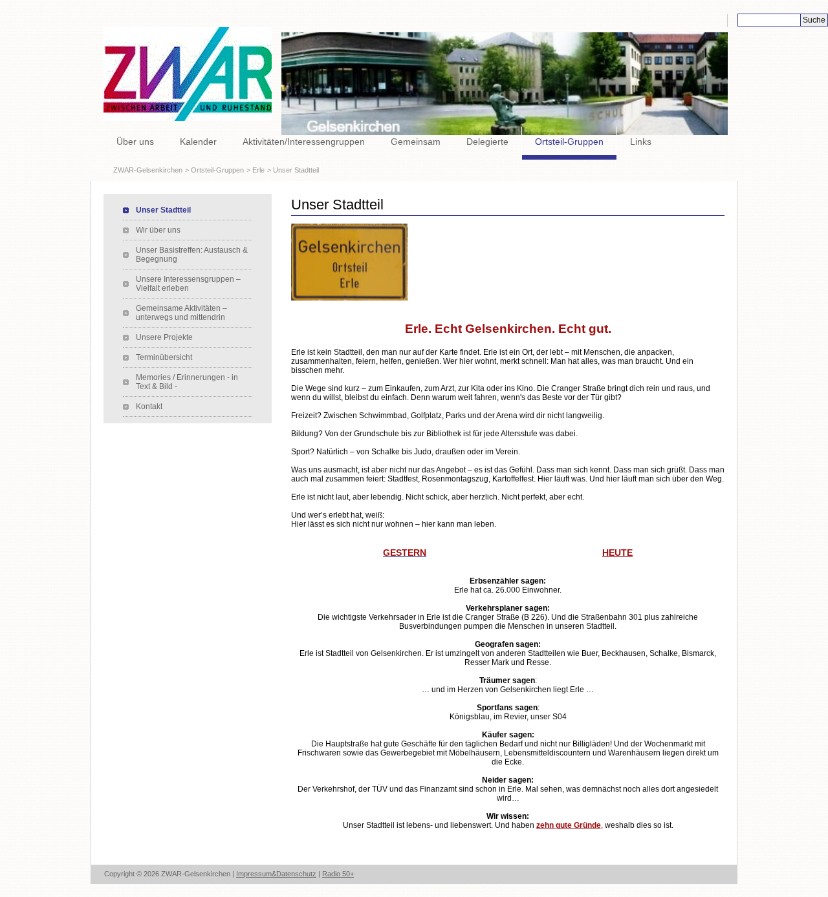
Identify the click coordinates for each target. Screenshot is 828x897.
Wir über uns (158, 230)
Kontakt (149, 406)
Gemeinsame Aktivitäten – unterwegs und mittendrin (181, 313)
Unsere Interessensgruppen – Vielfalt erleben (188, 284)
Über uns (135, 141)
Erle (258, 170)
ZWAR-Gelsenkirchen (147, 170)
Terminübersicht (164, 357)
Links (640, 141)
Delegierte (487, 141)
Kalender (198, 141)
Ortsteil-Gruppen (569, 141)
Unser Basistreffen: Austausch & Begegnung (192, 255)
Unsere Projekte (164, 337)
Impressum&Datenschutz (276, 874)
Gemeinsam (416, 141)
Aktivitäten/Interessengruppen (304, 141)
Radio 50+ (338, 874)
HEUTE (617, 552)
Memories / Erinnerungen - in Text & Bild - (187, 382)
